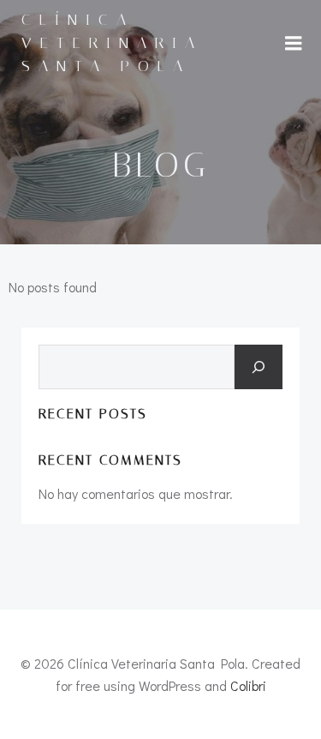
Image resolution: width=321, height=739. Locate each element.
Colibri (248, 685)
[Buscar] (258, 367)
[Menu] (293, 43)
